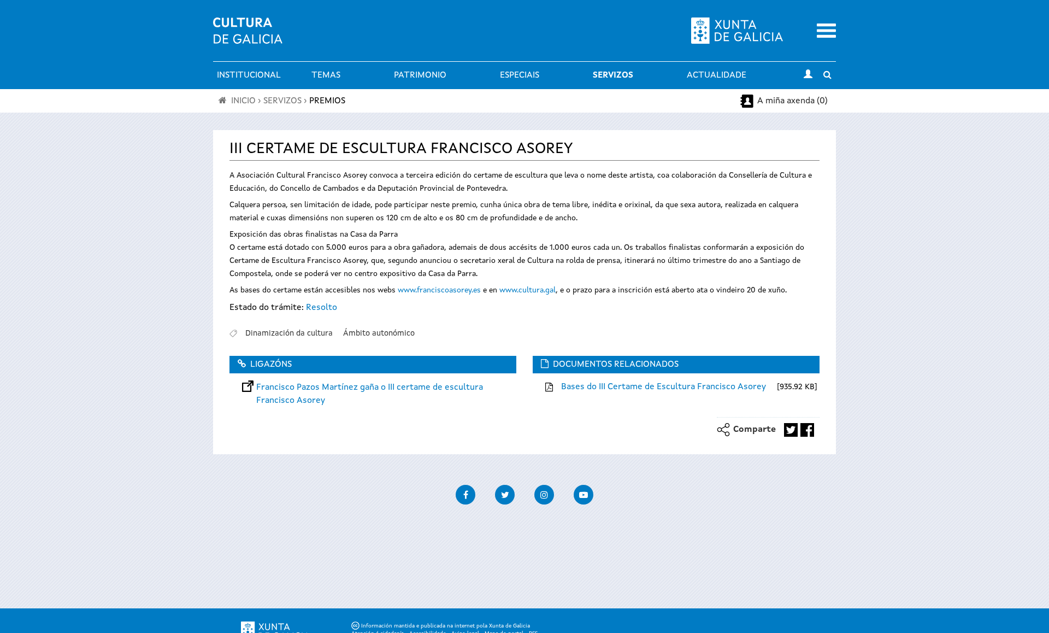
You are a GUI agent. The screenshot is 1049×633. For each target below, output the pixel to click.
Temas (325, 75)
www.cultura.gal (527, 290)
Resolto (321, 307)
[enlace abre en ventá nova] (791, 430)
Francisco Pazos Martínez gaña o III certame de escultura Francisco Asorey (369, 387)
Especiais (519, 75)
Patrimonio (420, 75)
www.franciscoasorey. (435, 290)
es (477, 290)
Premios (327, 101)
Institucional (249, 75)
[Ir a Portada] (247, 37)
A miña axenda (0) (792, 101)
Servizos (613, 75)
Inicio (243, 101)
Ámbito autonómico (379, 333)
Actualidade (716, 75)
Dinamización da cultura (289, 333)
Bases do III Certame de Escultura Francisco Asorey (663, 387)
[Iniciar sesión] (808, 75)
